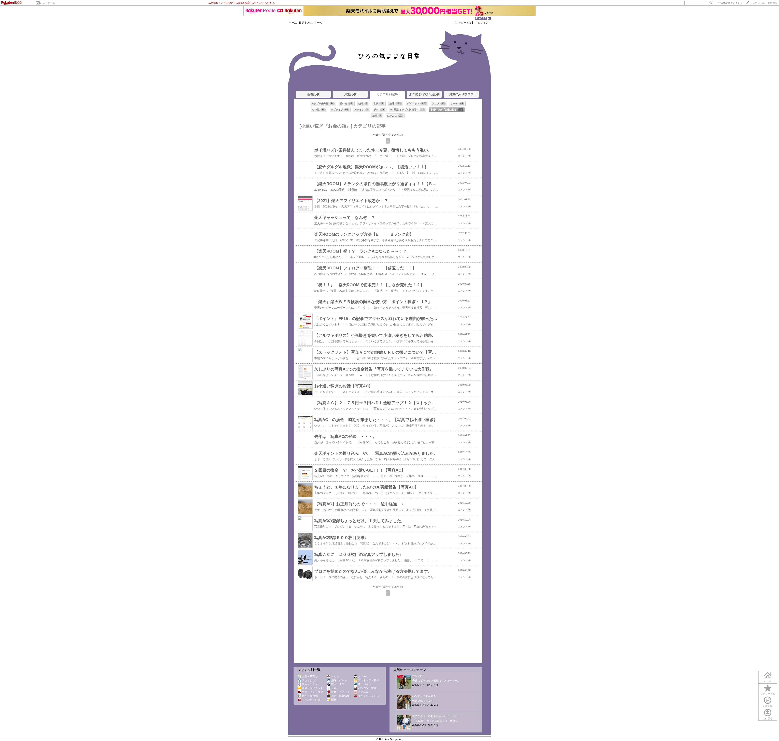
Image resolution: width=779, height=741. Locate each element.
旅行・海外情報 (340, 695)
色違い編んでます (422, 700)
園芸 (334, 699)
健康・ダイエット (312, 688)
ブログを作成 (757, 2)
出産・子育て (310, 676)
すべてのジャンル (368, 695)
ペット (335, 676)
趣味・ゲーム (47, 2)
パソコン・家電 (367, 688)
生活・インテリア (312, 691)
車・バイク (364, 684)
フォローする (767, 693)
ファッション (310, 680)
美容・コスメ (310, 684)
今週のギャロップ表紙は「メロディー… (436, 680)
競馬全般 (417, 675)
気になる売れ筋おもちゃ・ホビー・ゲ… (436, 716)
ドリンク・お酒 (311, 699)
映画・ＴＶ (337, 684)
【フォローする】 (463, 22)
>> (730, 2)
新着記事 (768, 706)
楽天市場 (772, 2)
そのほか (363, 691)
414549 (481, 18)
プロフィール (314, 22)
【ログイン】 (483, 22)
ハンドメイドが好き (424, 696)
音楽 (334, 688)
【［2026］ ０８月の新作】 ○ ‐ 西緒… (435, 720)
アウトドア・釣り (368, 680)
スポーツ (363, 676)
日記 (301, 22)
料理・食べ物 (310, 695)
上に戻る (768, 718)
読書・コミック (340, 691)
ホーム (293, 22)
